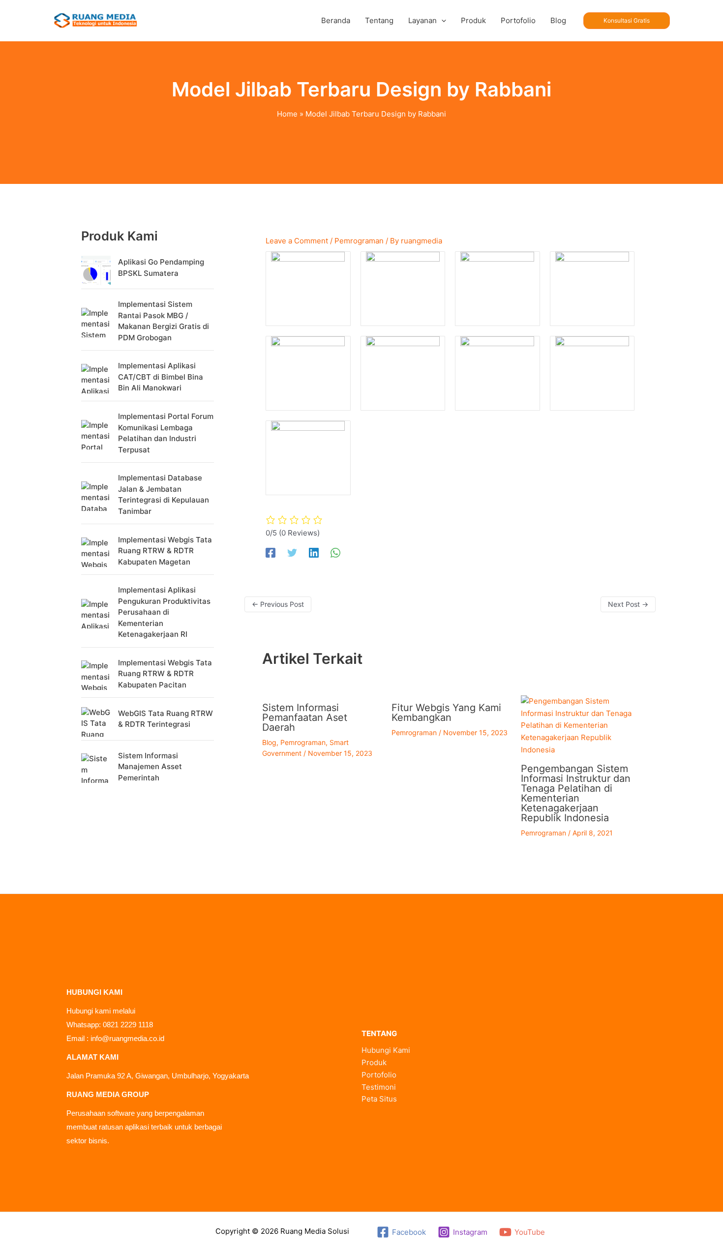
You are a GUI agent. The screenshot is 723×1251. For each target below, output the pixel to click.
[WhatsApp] (335, 553)
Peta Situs (379, 1098)
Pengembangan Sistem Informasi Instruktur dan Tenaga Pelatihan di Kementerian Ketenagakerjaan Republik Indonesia (576, 793)
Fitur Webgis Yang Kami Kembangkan (446, 712)
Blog (269, 742)
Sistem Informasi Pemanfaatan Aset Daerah (304, 717)
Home (287, 114)
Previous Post (278, 604)
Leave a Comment (297, 240)
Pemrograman (359, 240)
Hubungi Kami (386, 1050)
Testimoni (379, 1087)
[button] (441, 20)
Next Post (628, 604)
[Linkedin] (314, 553)
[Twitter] (292, 553)
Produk (374, 1062)
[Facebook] (270, 553)
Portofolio (379, 1074)
